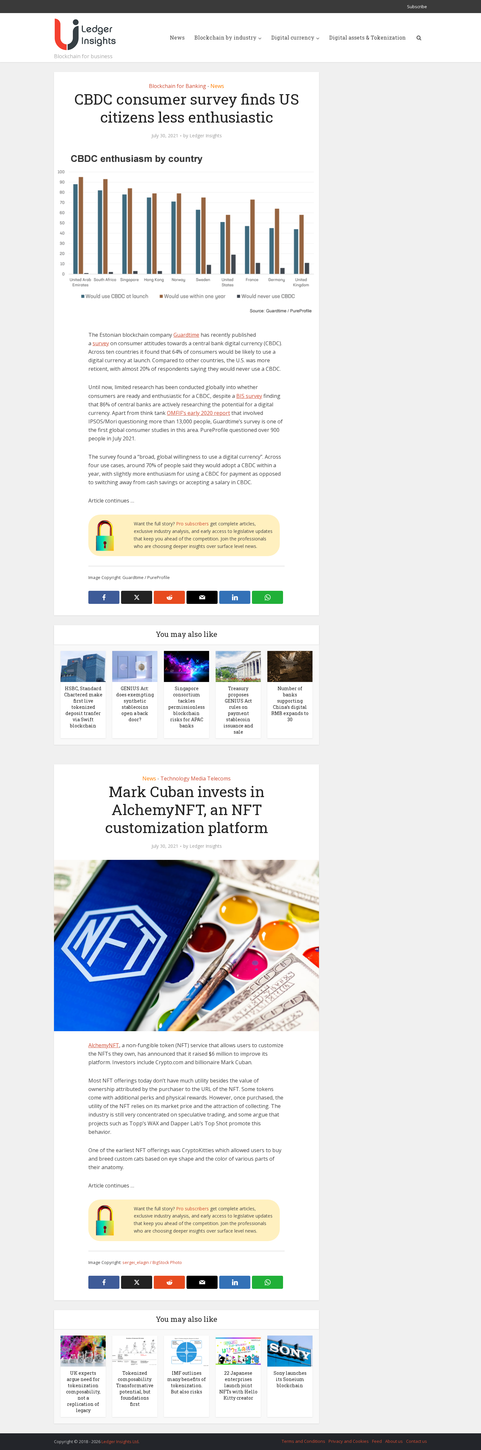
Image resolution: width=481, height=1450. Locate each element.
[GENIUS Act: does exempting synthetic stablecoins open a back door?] (134, 665)
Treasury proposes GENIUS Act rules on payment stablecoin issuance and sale (238, 710)
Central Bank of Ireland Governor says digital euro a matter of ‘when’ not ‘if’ (234, 1438)
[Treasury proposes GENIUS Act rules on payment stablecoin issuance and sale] (238, 665)
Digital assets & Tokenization (367, 37)
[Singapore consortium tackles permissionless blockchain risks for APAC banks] (186, 665)
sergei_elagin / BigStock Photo (152, 1262)
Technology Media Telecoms (195, 778)
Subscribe (417, 6)
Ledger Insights (205, 136)
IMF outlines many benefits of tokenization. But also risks (186, 1382)
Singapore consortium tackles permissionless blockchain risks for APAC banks (186, 707)
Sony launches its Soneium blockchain (290, 1379)
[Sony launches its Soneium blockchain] (289, 1350)
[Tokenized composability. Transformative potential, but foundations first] (134, 1350)
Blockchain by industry (225, 37)
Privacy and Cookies (349, 1441)
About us (394, 1441)
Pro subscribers (192, 523)
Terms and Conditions (303, 1441)
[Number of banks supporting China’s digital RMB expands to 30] (289, 665)
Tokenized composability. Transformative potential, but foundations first (134, 1388)
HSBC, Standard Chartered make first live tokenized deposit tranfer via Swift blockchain (83, 707)
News (177, 37)
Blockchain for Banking (177, 86)
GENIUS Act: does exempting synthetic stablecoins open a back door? (135, 704)
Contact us (416, 1441)
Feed (377, 1441)
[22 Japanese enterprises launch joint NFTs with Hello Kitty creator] (238, 1350)
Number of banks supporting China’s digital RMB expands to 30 (290, 704)
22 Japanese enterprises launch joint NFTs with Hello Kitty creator (238, 1385)
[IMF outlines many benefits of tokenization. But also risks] (186, 1350)
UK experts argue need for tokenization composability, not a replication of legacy (83, 1391)
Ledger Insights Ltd (119, 1441)
